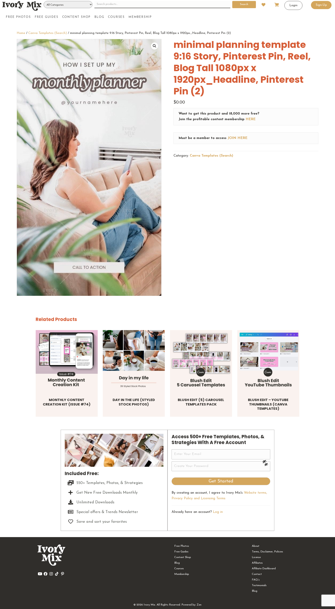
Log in (218, 512)
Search (244, 4)
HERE (251, 119)
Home (21, 33)
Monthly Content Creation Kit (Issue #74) (67, 402)
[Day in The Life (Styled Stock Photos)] (134, 361)
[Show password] (266, 461)
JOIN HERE (237, 138)
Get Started (221, 481)
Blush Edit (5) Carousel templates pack (201, 402)
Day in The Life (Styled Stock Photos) (134, 402)
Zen (199, 604)
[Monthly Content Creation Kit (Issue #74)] (67, 361)
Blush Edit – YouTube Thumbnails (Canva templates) (268, 404)
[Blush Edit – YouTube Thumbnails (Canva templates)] (268, 361)
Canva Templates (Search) (47, 33)
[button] (154, 45)
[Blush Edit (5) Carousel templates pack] (201, 361)
